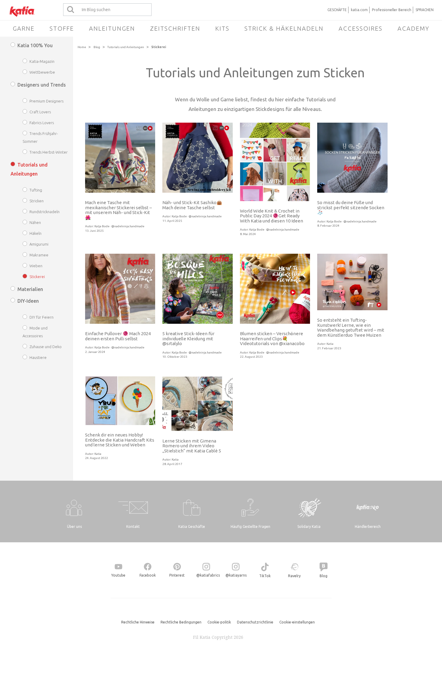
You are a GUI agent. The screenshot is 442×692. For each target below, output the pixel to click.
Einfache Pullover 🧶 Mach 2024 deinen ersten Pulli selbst (118, 336)
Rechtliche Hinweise (138, 622)
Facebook (148, 575)
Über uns (74, 526)
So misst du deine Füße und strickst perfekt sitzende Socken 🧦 (350, 207)
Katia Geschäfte (191, 526)
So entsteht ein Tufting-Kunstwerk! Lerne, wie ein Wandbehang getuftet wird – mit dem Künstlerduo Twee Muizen (350, 327)
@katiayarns (236, 575)
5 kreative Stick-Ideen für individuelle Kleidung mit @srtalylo (188, 338)
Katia (330, 343)
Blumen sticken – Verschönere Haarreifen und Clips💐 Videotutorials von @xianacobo (272, 338)
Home (82, 47)
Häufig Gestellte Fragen (250, 526)
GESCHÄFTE (337, 10)
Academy (413, 28)
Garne (24, 28)
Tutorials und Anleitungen (125, 47)
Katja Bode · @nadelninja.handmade (119, 226)
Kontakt (133, 526)
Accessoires (360, 28)
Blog (97, 47)
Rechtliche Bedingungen (181, 622)
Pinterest (177, 575)
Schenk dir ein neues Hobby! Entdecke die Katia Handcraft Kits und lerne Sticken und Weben (119, 439)
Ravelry (294, 576)
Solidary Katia (309, 526)
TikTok (265, 576)
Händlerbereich (368, 526)
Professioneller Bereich (391, 10)
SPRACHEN (425, 10)
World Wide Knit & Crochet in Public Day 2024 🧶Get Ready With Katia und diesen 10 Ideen (271, 215)
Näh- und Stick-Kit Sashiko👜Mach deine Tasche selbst (192, 205)
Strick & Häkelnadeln (284, 28)
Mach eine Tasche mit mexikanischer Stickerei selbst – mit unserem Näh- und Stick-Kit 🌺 (118, 210)
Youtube (118, 575)
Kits (222, 28)
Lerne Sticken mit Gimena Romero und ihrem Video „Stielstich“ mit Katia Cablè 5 (191, 445)
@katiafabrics (208, 575)
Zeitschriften (175, 28)
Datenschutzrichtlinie (255, 622)
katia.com (359, 10)
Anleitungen (112, 28)
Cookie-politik (219, 622)
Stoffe (62, 28)
